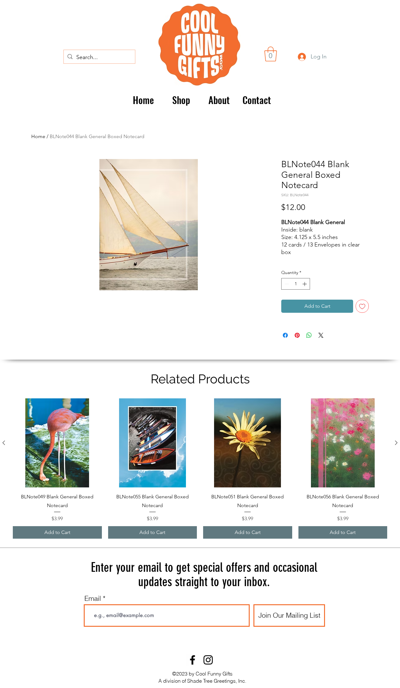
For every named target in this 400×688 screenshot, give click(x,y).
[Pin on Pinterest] (297, 335)
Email (92, 598)
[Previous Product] (4, 442)
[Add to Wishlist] (362, 306)
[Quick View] (57, 442)
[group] (200, 468)
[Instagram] (208, 660)
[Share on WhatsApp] (309, 335)
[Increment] (305, 283)
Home (38, 136)
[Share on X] (321, 335)
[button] (270, 54)
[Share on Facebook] (285, 335)
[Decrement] (286, 283)
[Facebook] (192, 660)
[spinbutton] (295, 283)
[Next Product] (396, 442)
